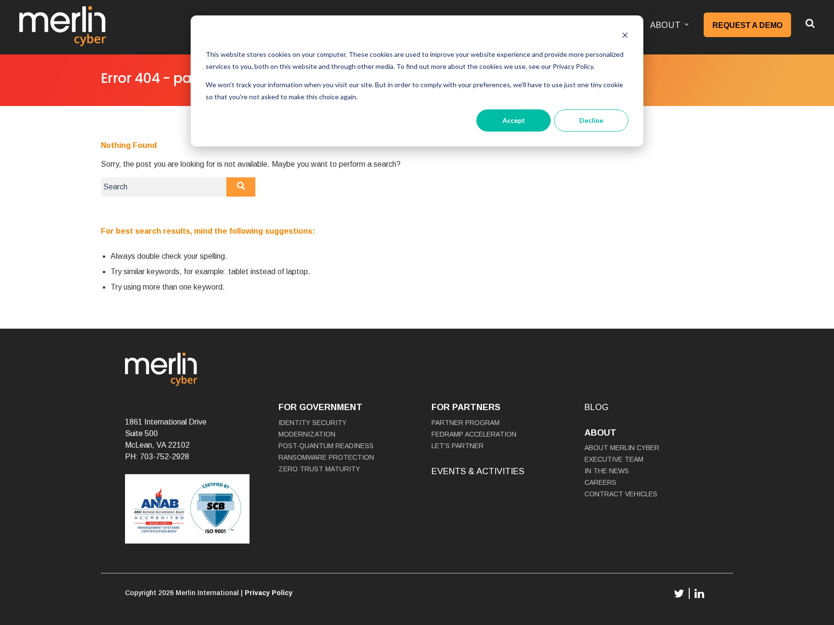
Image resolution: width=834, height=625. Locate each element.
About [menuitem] (665, 24)
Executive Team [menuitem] (613, 459)
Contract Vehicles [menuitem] (620, 494)
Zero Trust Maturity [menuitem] (319, 469)
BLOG (596, 407)
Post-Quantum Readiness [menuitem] (326, 446)
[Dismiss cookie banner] (625, 36)
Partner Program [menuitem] (465, 422)
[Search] (240, 187)
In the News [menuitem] (606, 471)
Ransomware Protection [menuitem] (326, 457)
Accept (513, 120)
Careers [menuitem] (600, 482)
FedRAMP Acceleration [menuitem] (473, 434)
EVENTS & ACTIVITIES (477, 471)
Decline (591, 120)
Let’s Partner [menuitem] (457, 446)
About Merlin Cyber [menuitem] (621, 448)
